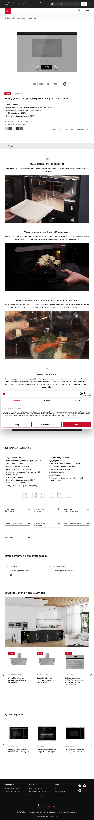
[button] (65, 3)
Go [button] (84, 4)
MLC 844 (40, 746)
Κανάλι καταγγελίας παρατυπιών (68, 812)
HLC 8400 (69, 675)
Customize (45, 425)
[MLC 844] (47, 733)
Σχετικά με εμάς (60, 791)
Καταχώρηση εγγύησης (12, 791)
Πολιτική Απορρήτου (35, 812)
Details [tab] (47, 401)
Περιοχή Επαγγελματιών (37, 791)
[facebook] (80, 786)
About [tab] (77, 401)
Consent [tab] (16, 401)
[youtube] (84, 786)
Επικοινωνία (59, 795)
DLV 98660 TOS (14, 675)
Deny (17, 425)
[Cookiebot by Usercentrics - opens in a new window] (81, 394)
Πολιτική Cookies (49, 812)
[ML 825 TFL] (75, 733)
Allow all (76, 425)
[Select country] (83, 10)
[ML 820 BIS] (18, 733)
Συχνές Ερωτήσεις (35, 795)
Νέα (56, 788)
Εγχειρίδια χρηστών (36, 788)
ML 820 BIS (13, 746)
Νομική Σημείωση (20, 812)
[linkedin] (80, 790)
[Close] (89, 4)
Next (60, 84)
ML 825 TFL (69, 746)
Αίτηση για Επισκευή (12, 788)
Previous (3, 674)
